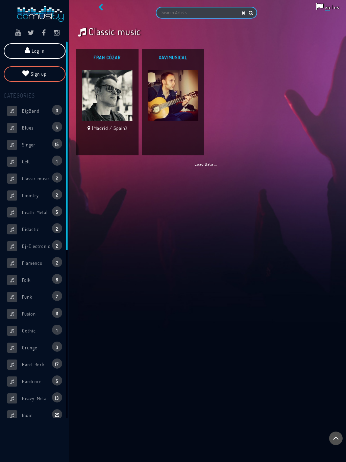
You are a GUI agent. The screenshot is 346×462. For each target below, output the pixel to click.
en (327, 7)
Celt (39, 161)
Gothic (39, 330)
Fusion (39, 313)
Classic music (39, 178)
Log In (37, 51)
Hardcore (39, 381)
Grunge (39, 347)
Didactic (39, 229)
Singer (40, 144)
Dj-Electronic (39, 246)
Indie (40, 415)
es (336, 7)
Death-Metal (39, 212)
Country (39, 195)
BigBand (39, 111)
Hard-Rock (40, 364)
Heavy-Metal (40, 398)
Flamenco (39, 263)
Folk (39, 280)
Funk (39, 297)
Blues (39, 127)
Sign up (38, 74)
